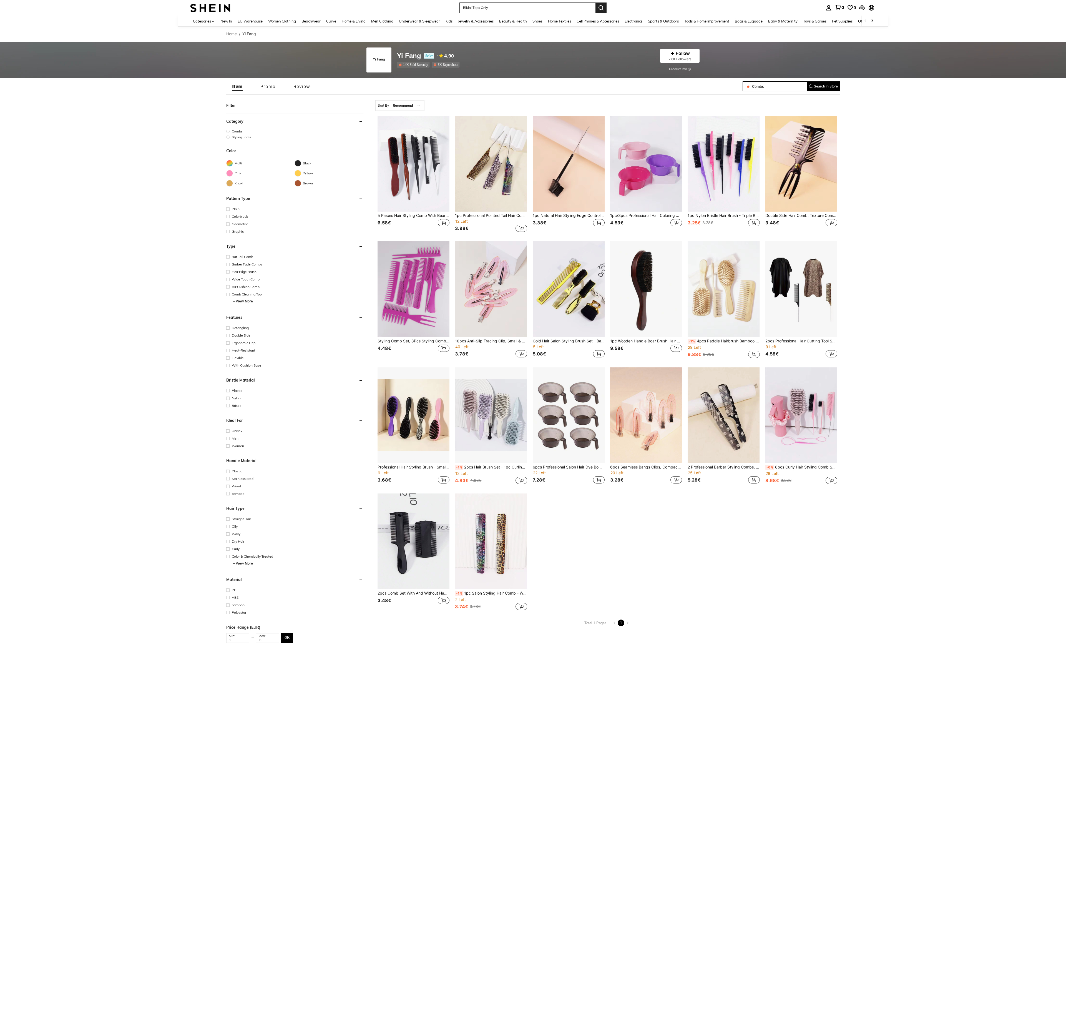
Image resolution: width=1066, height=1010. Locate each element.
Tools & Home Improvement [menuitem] (706, 21)
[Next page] (627, 623)
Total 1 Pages (595, 623)
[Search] (601, 7)
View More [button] (244, 301)
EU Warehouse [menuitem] (250, 21)
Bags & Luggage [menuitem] (749, 21)
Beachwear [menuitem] (311, 21)
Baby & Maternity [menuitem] (783, 21)
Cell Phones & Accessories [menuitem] (598, 21)
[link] (839, 7)
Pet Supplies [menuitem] (842, 21)
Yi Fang (409, 55)
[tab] (237, 86)
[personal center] (828, 7)
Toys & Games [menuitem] (814, 21)
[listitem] (414, 64)
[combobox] (400, 106)
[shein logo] (210, 8)
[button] (862, 7)
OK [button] (287, 638)
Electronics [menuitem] (633, 21)
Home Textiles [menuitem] (559, 21)
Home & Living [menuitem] (354, 21)
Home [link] (231, 34)
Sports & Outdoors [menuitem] (663, 21)
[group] (294, 131)
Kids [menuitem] (449, 21)
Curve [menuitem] (331, 21)
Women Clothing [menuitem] (282, 21)
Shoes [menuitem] (537, 21)
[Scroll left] (866, 21)
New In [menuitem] (226, 21)
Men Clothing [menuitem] (382, 21)
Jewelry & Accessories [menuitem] (476, 21)
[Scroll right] (872, 21)
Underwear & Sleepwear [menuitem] (419, 21)
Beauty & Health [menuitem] (513, 21)
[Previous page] (614, 623)
